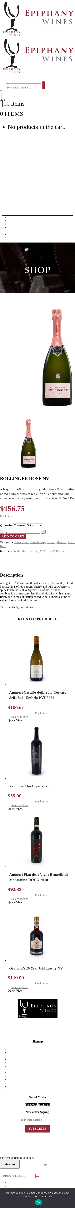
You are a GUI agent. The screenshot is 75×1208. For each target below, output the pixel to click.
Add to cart (13, 536)
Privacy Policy (41, 1062)
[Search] (43, 85)
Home (41, 1049)
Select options (19, 716)
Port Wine (14, 230)
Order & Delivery (41, 1052)
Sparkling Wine (17, 237)
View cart (35, 113)
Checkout (31, 1163)
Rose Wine (14, 234)
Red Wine (14, 217)
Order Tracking (41, 1066)
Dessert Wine (16, 227)
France (51, 542)
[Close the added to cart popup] (45, 1164)
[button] (10, 79)
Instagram (44, 1104)
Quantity (6, 525)
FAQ (41, 1055)
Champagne (15, 224)
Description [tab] (15, 558)
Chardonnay (37, 542)
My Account (41, 1059)
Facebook (31, 1104)
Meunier (61, 542)
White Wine (15, 220)
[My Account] (1, 95)
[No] (70, 1198)
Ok (38, 1202)
